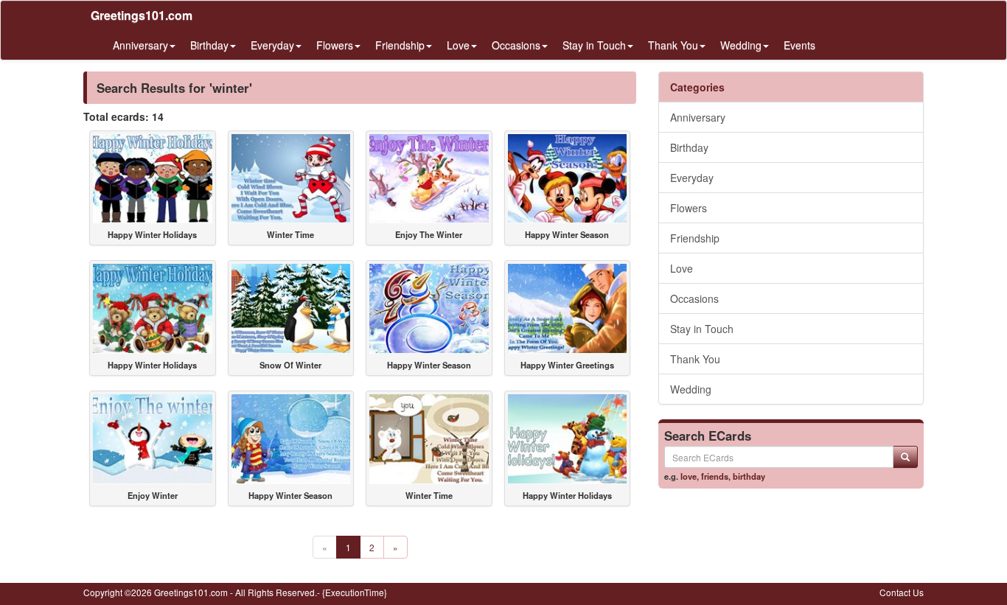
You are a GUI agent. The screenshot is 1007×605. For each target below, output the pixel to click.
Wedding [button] (741, 45)
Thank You (695, 359)
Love (681, 268)
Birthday (689, 147)
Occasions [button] (516, 45)
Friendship (694, 238)
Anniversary (697, 117)
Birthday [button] (209, 45)
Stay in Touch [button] (594, 45)
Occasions (694, 298)
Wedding (690, 389)
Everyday (692, 177)
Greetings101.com (141, 15)
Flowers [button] (334, 45)
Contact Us (901, 592)
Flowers (688, 207)
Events (799, 45)
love (688, 476)
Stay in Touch (702, 328)
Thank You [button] (673, 45)
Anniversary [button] (140, 45)
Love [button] (458, 45)
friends (714, 476)
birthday (749, 476)
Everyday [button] (272, 45)
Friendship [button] (400, 45)
